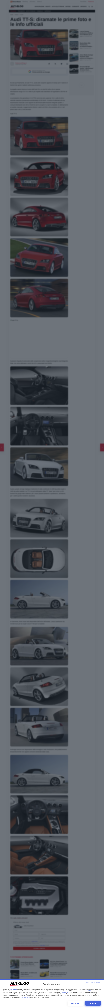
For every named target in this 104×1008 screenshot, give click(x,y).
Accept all (93, 1003)
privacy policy (26, 997)
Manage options (75, 1003)
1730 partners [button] (13, 989)
